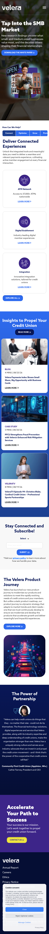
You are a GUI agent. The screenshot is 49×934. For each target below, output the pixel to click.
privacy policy (19, 558)
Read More (23, 332)
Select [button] (23, 539)
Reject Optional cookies (24, 916)
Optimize (23, 133)
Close (24, 909)
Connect (9, 133)
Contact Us (16, 840)
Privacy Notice (10, 882)
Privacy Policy (39, 927)
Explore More (13, 627)
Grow (35, 133)
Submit (23, 552)
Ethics (6, 877)
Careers (7, 872)
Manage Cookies (24, 922)
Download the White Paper (18, 53)
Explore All (12, 298)
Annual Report (10, 868)
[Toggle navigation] (44, 7)
